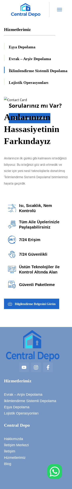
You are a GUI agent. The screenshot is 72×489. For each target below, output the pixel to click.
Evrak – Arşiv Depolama (30, 59)
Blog (7, 464)
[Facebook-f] (48, 367)
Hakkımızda (13, 439)
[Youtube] (24, 367)
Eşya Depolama (22, 47)
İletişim (9, 451)
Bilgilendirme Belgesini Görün (35, 304)
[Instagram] (36, 367)
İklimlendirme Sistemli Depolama (38, 71)
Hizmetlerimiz (15, 458)
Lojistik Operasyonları (28, 82)
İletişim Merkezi (16, 445)
